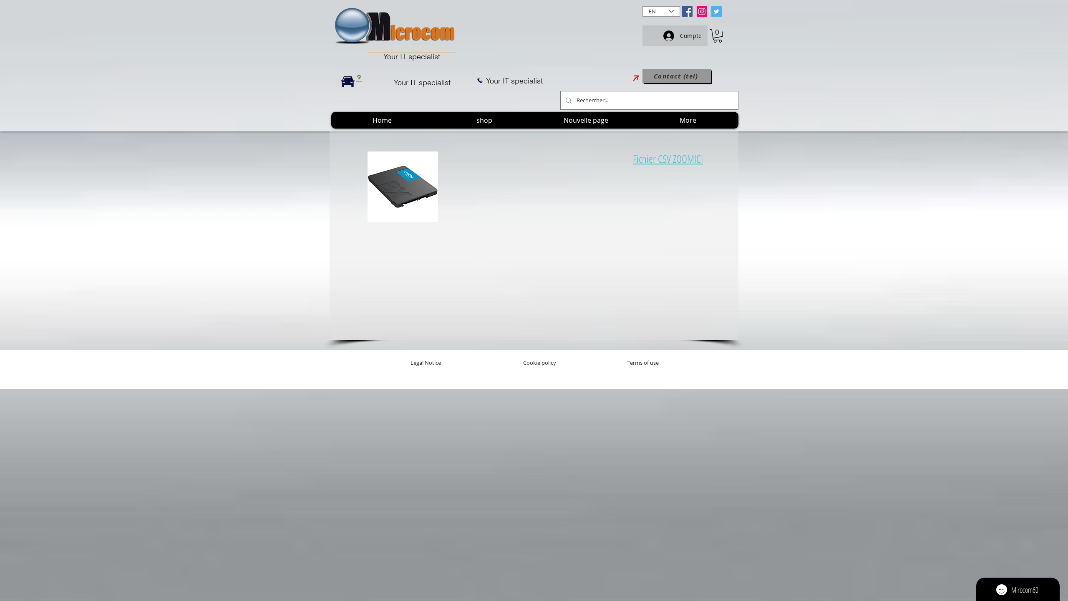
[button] (717, 36)
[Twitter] (716, 11)
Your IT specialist (411, 56)
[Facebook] (687, 11)
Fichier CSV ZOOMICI (668, 159)
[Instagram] (702, 11)
